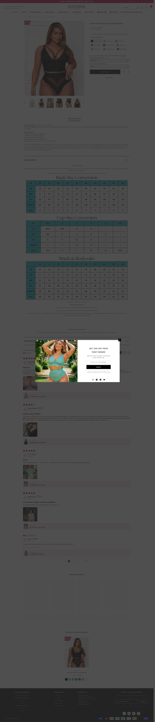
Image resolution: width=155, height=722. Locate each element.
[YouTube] (104, 380)
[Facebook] (93, 380)
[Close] (119, 340)
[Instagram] (97, 380)
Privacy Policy (93, 372)
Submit (98, 367)
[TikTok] (100, 380)
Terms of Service (103, 372)
